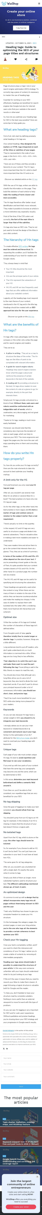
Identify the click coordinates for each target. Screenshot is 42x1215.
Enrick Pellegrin (8, 1030)
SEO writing (23, 246)
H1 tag (34, 179)
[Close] (37, 1176)
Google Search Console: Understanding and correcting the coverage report (19, 1161)
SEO (34, 43)
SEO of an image (22, 738)
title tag (31, 316)
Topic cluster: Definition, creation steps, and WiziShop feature (19, 1123)
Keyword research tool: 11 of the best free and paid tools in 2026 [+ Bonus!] (20, 1143)
